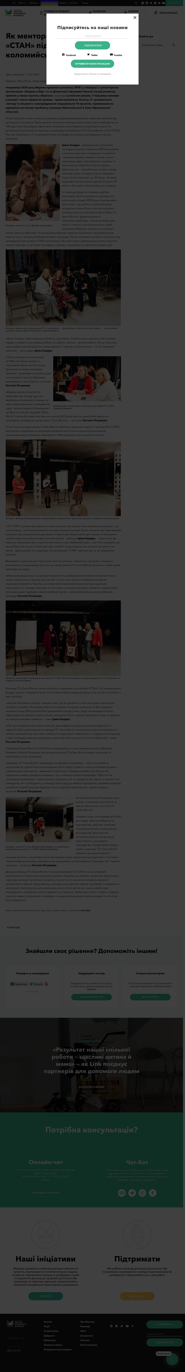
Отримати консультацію (92, 63)
